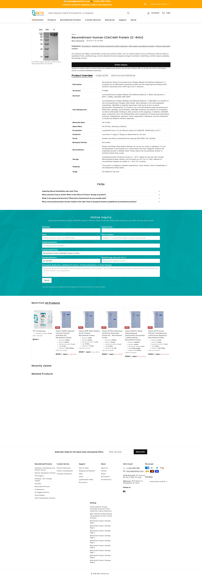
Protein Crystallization (65, 471)
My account (83, 482)
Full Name (46, 227)
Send (47, 280)
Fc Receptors (39, 489)
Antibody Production (64, 474)
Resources (110, 20)
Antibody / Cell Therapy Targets (43, 480)
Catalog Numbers (49, 257)
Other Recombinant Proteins (45, 498)
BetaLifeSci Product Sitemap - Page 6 (101, 546)
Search (103, 474)
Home (73, 34)
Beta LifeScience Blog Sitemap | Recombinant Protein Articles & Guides (101, 516)
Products (52, 20)
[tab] (82, 76)
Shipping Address (49, 242)
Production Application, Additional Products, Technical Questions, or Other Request (77, 265)
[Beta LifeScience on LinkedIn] (124, 491)
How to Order (84, 468)
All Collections (106, 479)
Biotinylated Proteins (42, 486)
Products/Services (50, 250)
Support (123, 20)
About (133, 20)
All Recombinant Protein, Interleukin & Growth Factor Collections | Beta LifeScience (101, 509)
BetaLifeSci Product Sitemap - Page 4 (101, 537)
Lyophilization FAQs (86, 479)
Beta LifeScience (78, 41)
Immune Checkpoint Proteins (45, 473)
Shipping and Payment (87, 471)
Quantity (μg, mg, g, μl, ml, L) (114, 257)
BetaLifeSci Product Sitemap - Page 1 (101, 522)
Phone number (108, 235)
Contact (104, 471)
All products (86, 46)
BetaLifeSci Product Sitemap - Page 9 (101, 561)
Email (44, 235)
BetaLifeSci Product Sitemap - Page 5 (101, 542)
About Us (104, 468)
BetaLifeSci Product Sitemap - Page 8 (101, 556)
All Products (52, 302)
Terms (81, 476)
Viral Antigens (40, 495)
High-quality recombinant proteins (141, 46)
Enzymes (38, 483)
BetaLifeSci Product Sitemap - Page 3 (101, 532)
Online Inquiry (121, 65)
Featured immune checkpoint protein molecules (110, 46)
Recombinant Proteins (70, 20)
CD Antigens (39, 476)
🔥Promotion (37, 20)
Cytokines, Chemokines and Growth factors (45, 469)
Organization (107, 227)
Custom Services (93, 20)
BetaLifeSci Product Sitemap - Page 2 (101, 527)
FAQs (81, 474)
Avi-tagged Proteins (42, 492)
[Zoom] (48, 44)
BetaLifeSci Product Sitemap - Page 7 (101, 551)
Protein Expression (64, 468)
